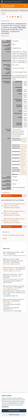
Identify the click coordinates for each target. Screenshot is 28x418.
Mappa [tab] (4, 238)
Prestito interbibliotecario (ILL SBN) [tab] (13, 235)
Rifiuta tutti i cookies (14, 414)
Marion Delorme (16, 129)
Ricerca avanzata (13, 10)
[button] (10, 17)
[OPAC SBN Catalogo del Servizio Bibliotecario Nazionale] (3, 6)
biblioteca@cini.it (7, 302)
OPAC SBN (4, 10)
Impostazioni (5, 406)
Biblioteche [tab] (6, 232)
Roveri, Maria (23, 146)
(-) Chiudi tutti (5, 192)
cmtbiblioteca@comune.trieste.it (12, 270)
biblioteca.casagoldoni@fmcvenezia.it (13, 279)
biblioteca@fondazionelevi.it (10, 289)
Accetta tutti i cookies (14, 410)
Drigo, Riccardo (22, 168)
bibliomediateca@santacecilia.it (11, 264)
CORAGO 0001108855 (18, 68)
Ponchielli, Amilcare (24, 140)
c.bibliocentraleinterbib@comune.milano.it (14, 255)
